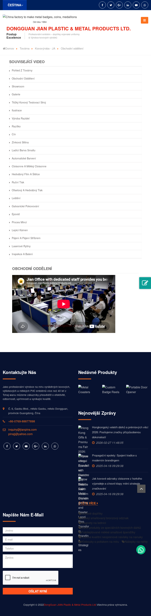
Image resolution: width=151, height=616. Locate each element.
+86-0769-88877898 (21, 421)
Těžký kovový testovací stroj (29, 102)
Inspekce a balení (22, 254)
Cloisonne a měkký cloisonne (29, 166)
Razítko (16, 126)
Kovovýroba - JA (45, 48)
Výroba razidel (20, 118)
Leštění (16, 198)
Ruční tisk (18, 182)
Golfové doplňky (92, 513)
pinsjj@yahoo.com (20, 434)
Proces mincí (19, 222)
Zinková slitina (20, 142)
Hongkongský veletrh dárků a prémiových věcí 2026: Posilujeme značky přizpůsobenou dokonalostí (120, 432)
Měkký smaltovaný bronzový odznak (105, 518)
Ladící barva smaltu (23, 150)
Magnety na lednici (93, 523)
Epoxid (16, 214)
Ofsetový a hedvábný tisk (27, 190)
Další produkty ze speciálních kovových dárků (111, 527)
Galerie (16, 94)
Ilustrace (17, 110)
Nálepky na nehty (136, 541)
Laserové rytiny (21, 246)
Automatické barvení (24, 158)
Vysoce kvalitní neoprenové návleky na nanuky (112, 537)
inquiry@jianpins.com (22, 429)
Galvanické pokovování (25, 206)
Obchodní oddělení (23, 78)
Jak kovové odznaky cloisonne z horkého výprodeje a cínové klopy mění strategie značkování (117, 483)
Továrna (24, 48)
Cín (14, 134)
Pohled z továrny (22, 70)
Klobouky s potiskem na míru (100, 541)
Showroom (18, 86)
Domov (9, 48)
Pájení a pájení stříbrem (26, 238)
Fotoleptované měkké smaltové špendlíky (108, 532)
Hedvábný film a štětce (26, 174)
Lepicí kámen (20, 230)
